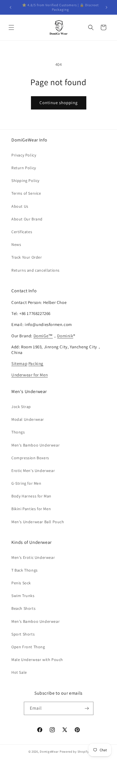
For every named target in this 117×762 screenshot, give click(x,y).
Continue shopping (58, 102)
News (16, 244)
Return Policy (23, 167)
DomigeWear (49, 752)
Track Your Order (26, 257)
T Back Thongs (24, 570)
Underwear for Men (29, 374)
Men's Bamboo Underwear (35, 445)
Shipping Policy (25, 180)
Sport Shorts (23, 634)
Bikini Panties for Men (31, 508)
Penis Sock (21, 582)
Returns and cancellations (35, 270)
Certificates (21, 231)
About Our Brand (27, 219)
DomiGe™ (43, 335)
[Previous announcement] (10, 7)
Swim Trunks (23, 595)
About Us (19, 206)
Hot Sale (19, 672)
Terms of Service (26, 193)
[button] (11, 27)
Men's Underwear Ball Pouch (37, 521)
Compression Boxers (30, 457)
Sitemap (19, 363)
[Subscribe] (87, 708)
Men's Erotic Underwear (33, 557)
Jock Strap (21, 406)
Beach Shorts (23, 608)
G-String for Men (26, 483)
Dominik (65, 335)
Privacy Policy (23, 155)
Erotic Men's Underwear (33, 470)
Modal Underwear (27, 419)
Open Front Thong (28, 646)
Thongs (18, 432)
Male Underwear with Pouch (37, 659)
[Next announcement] (106, 7)
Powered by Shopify (74, 752)
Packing (35, 363)
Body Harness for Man (31, 496)
